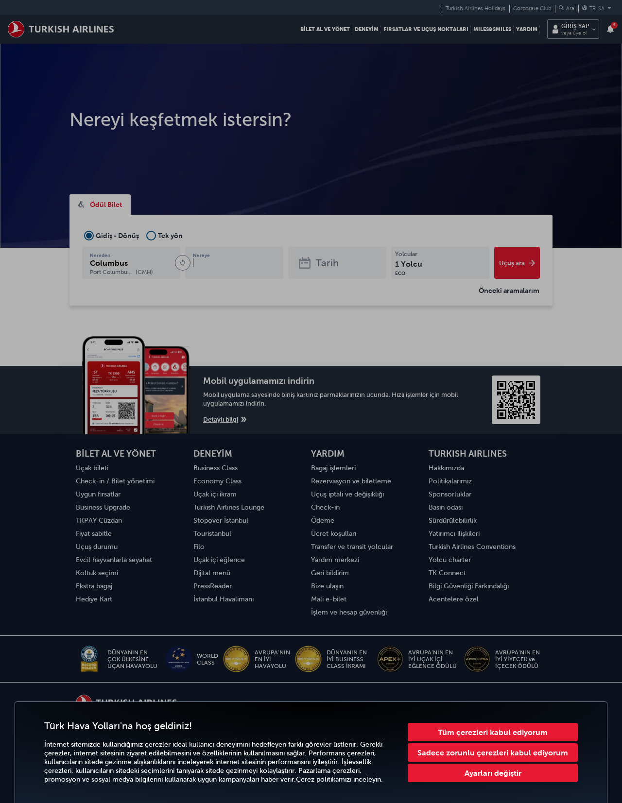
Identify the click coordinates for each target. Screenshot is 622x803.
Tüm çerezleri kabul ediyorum (493, 732)
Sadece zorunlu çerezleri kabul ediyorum (492, 752)
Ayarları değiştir (493, 773)
